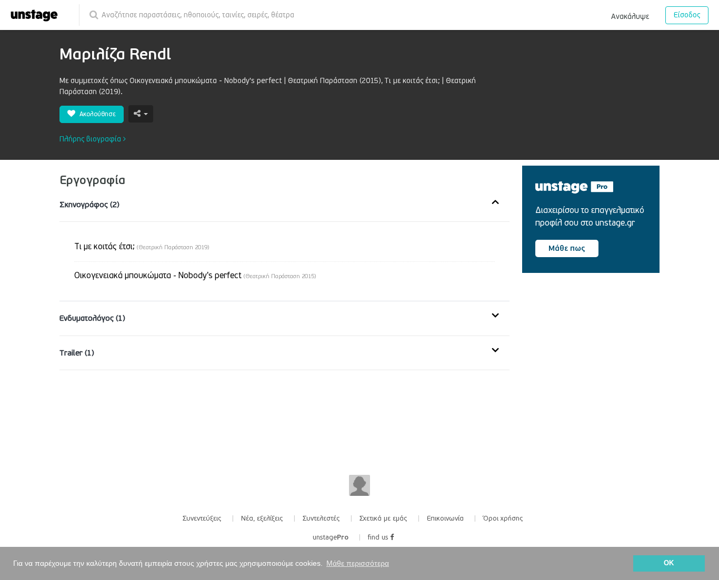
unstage (330, 537)
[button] (630, 14)
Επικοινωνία (445, 518)
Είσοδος (687, 15)
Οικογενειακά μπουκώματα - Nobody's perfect (195, 275)
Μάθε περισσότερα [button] (357, 563)
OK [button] (669, 563)
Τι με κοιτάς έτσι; (141, 246)
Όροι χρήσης (503, 518)
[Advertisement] (601, 370)
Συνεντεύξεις (202, 518)
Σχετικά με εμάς (383, 518)
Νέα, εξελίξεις (262, 518)
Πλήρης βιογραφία (91, 139)
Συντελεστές (321, 518)
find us (379, 537)
